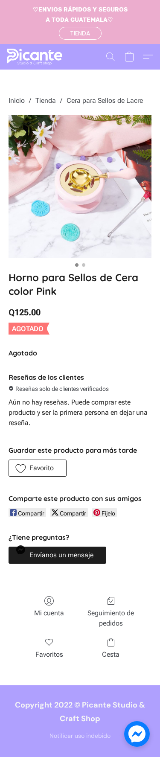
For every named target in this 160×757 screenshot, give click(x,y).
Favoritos (49, 654)
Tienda (45, 100)
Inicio (17, 100)
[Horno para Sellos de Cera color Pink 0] (80, 186)
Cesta (110, 654)
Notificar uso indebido (80, 736)
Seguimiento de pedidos (110, 618)
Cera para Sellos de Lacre (105, 100)
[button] (80, 33)
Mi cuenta (49, 613)
